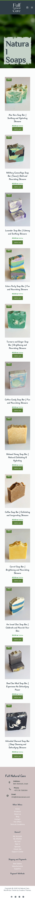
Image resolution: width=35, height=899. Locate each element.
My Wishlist (17, 839)
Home (17, 809)
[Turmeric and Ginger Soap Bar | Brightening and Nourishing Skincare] (17, 321)
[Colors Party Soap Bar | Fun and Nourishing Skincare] (17, 265)
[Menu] (32, 7)
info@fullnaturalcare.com (20, 797)
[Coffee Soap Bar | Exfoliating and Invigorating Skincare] (17, 491)
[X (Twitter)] (15, 897)
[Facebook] (11, 897)
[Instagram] (19, 897)
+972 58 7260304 (20, 790)
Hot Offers (17, 822)
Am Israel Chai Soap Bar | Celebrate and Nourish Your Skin (17, 627)
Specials (17, 847)
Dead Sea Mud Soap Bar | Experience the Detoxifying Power (17, 686)
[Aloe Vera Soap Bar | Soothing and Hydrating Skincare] (17, 94)
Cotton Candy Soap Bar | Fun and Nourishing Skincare (17, 401)
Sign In (17, 844)
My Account (17, 836)
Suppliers (17, 869)
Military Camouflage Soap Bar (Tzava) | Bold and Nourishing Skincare (17, 175)
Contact (17, 819)
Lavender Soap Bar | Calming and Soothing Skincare (17, 232)
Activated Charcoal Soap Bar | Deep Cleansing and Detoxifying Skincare (17, 744)
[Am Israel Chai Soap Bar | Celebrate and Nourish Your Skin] (17, 603)
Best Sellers (17, 864)
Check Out (17, 849)
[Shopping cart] (27, 7)
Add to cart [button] (17, 129)
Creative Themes (25, 890)
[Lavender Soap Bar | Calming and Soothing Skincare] (17, 209)
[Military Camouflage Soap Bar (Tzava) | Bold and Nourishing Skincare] (17, 152)
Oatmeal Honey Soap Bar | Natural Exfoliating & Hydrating (17, 457)
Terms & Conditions (17, 824)
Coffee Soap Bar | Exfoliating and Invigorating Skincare (17, 513)
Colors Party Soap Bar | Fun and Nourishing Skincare (17, 288)
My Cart (17, 841)
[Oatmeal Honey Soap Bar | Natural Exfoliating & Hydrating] (17, 433)
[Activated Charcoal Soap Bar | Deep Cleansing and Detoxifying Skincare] (17, 720)
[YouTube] (23, 897)
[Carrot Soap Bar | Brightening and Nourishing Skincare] (17, 545)
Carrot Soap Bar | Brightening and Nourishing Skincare (17, 569)
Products (17, 811)
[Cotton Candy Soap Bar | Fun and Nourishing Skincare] (17, 378)
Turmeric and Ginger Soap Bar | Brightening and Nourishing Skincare (17, 344)
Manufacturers (17, 866)
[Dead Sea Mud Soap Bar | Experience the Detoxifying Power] (17, 662)
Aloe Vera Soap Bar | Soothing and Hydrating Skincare (17, 118)
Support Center (17, 852)
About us (17, 814)
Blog (17, 817)
